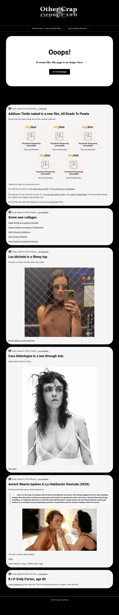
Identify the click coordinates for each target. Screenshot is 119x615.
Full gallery (12, 469)
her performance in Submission (63, 189)
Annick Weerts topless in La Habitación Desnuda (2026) (48, 484)
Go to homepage (59, 72)
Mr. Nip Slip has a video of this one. (21, 341)
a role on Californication (78, 194)
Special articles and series (77, 28)
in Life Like (53, 202)
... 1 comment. (42, 109)
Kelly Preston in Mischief (17, 237)
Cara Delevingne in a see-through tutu (35, 356)
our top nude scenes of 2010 (54, 194)
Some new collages (22, 217)
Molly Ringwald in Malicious (19, 232)
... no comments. (43, 212)
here (41, 564)
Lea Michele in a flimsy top (27, 257)
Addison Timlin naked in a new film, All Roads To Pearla (48, 114)
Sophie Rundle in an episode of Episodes (23, 223)
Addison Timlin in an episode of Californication (25, 227)
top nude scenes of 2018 (39, 189)
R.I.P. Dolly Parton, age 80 (27, 579)
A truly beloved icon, (16, 584)
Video (10, 559)
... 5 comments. (42, 574)
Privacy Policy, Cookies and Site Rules (46, 28)
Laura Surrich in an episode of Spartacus (23, 241)
